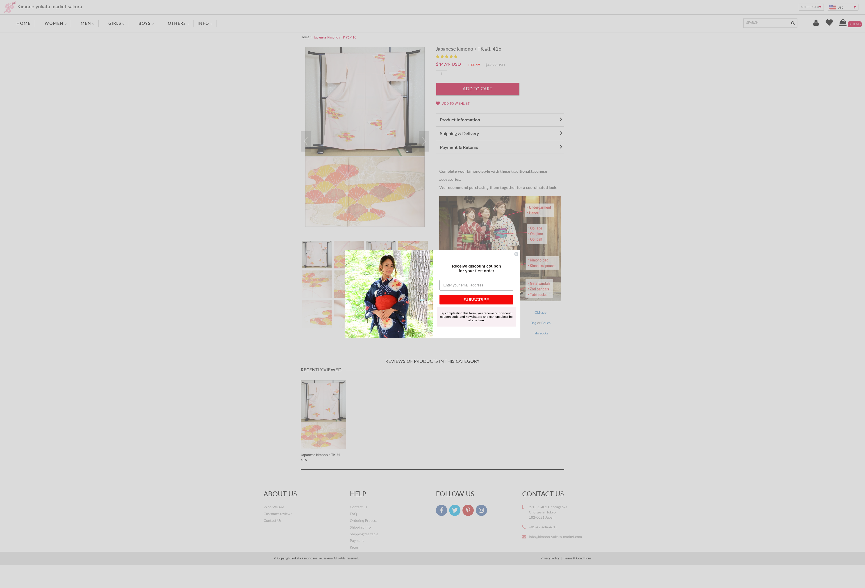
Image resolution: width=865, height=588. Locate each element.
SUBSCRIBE (476, 299)
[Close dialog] (516, 254)
